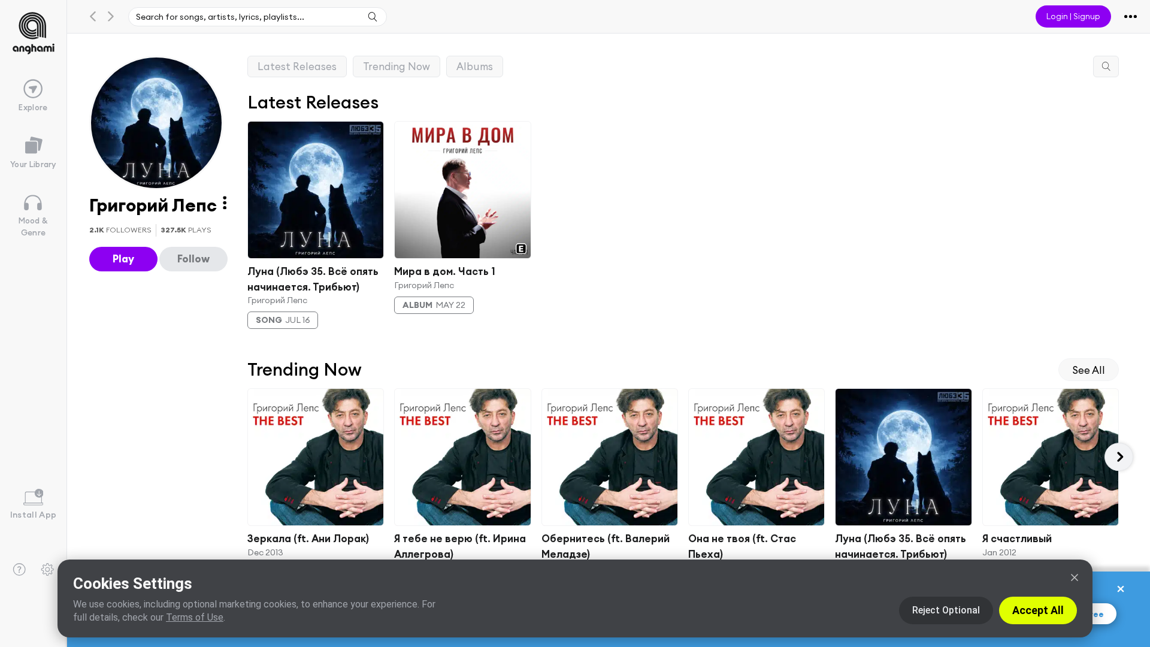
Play (123, 258)
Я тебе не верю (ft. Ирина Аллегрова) (460, 546)
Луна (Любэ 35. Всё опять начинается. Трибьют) (313, 278)
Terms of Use (194, 617)
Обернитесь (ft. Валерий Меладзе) (605, 546)
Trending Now (396, 66)
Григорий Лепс (277, 300)
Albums (474, 66)
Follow (193, 258)
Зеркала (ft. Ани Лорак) (308, 538)
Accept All (1038, 610)
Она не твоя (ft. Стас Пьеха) (742, 546)
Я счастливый (1017, 538)
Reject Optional (946, 610)
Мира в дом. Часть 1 (444, 271)
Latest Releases (297, 66)
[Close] (1074, 577)
